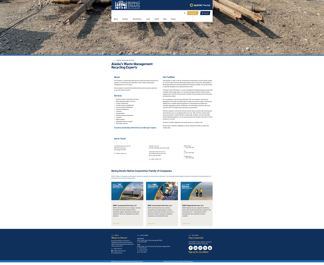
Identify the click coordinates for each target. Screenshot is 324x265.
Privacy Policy (167, 261)
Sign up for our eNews (198, 251)
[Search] (184, 13)
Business (125, 19)
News (165, 19)
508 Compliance (188, 261)
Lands (148, 19)
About (116, 19)
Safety (157, 19)
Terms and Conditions (177, 261)
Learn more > (117, 223)
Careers (173, 19)
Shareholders (137, 19)
